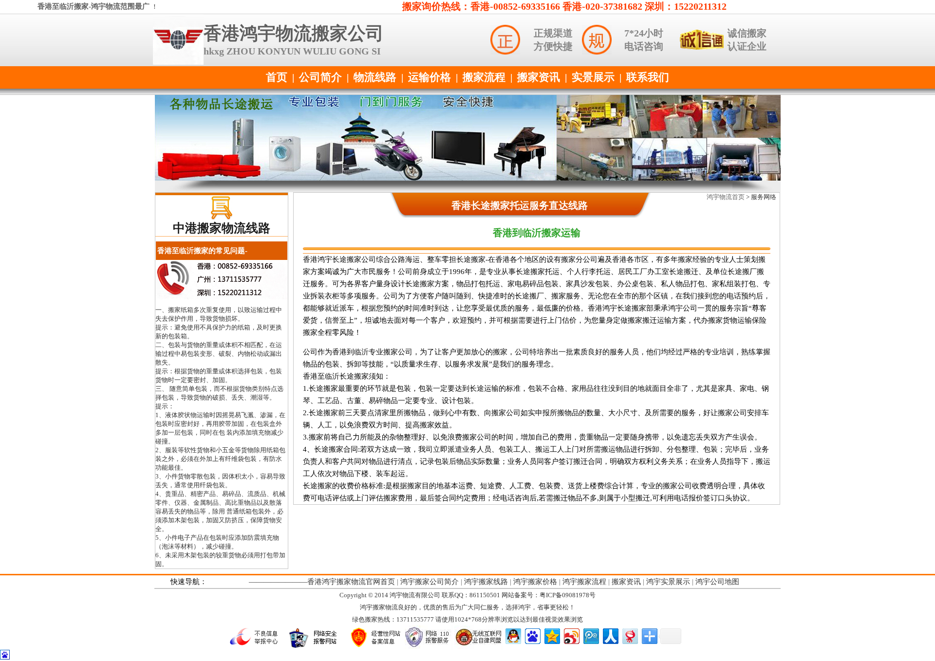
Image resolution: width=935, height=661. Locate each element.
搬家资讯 (538, 77)
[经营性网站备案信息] (374, 647)
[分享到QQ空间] (551, 635)
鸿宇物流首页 (726, 197)
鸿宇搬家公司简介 (429, 582)
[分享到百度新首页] (532, 635)
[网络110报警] (429, 647)
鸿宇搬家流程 (584, 582)
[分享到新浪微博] (571, 635)
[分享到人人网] (610, 635)
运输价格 (429, 77)
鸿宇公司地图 (717, 582)
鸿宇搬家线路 (486, 582)
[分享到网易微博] (629, 635)
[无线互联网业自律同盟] (478, 647)
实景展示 (593, 77)
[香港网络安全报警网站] (315, 647)
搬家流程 (484, 77)
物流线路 (375, 77)
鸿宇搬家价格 (535, 582)
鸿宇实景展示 (668, 582)
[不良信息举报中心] (256, 647)
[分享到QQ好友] (513, 635)
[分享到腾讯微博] (590, 635)
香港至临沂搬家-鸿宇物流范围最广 (94, 6)
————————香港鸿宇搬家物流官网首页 (322, 582)
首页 (276, 77)
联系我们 (647, 77)
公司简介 (320, 77)
